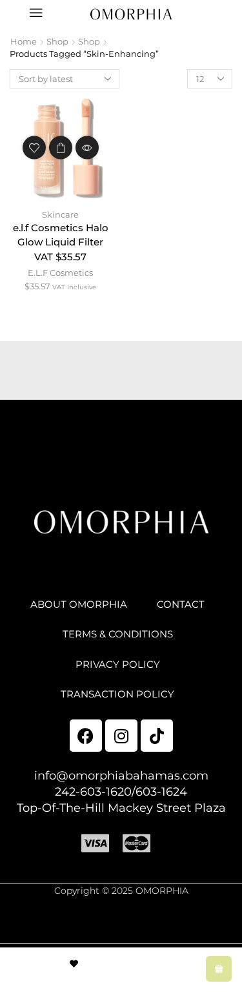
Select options (60, 147)
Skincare (60, 214)
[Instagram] (121, 735)
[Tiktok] (157, 735)
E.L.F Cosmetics (60, 272)
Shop (57, 41)
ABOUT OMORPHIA (78, 604)
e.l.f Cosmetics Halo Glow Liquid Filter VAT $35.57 (60, 242)
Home (23, 41)
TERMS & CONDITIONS (118, 634)
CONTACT (181, 604)
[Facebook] (86, 735)
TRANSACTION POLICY (117, 694)
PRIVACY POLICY (118, 664)
